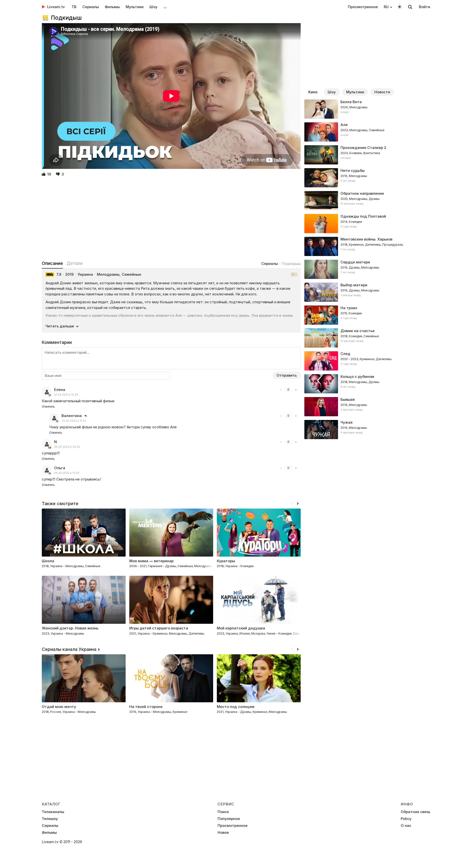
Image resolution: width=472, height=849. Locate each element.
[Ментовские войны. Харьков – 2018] (367, 246)
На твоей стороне (145, 706)
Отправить (287, 375)
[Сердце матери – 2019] (367, 269)
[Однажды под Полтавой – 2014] (367, 223)
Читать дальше (59, 326)
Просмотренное (363, 6)
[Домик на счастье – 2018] (367, 338)
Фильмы (112, 6)
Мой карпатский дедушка (241, 628)
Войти (424, 6)
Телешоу (50, 819)
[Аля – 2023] (367, 132)
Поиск (223, 812)
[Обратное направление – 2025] (367, 200)
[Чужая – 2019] (367, 429)
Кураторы (226, 561)
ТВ (74, 6)
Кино (312, 92)
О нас (406, 825)
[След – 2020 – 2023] (367, 360)
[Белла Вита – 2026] (367, 109)
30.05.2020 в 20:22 (67, 447)
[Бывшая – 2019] (367, 406)
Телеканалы (53, 812)
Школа (48, 561)
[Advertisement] (171, 219)
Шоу (153, 6)
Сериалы (90, 6)
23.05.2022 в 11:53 (73, 420)
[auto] (400, 6)
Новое (223, 832)
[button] (298, 503)
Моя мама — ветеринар (151, 561)
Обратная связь (415, 812)
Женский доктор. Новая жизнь (70, 628)
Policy (406, 819)
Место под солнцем (235, 706)
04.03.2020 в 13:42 (66, 473)
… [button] (165, 6)
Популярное (229, 819)
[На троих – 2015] (367, 315)
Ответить (48, 406)
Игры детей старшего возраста (158, 628)
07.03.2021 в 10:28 (66, 394)
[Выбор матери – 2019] (367, 292)
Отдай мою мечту (59, 706)
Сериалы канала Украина (69, 649)
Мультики (135, 6)
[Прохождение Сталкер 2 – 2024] (367, 154)
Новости (382, 92)
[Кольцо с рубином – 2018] (367, 383)
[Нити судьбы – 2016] (367, 177)
